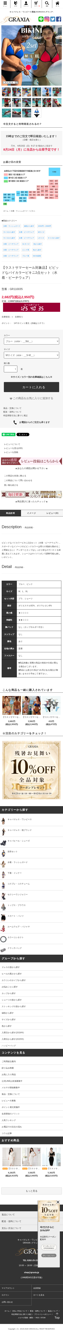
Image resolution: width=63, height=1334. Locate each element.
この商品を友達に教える (15, 476)
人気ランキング (9, 1120)
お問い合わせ (7, 1302)
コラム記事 (7, 1133)
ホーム (7, 1311)
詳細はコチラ (37, 323)
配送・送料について (12, 412)
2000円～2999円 (44, 226)
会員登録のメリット (11, 1114)
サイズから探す (9, 232)
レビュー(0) (52, 513)
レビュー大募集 (9, 1100)
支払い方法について (19, 1311)
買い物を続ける (11, 485)
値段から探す (29, 226)
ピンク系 (25, 250)
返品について (53, 1311)
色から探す (37, 244)
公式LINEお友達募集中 (12, 1081)
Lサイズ (41, 238)
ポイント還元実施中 (11, 1107)
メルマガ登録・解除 (25, 1318)
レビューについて (12, 444)
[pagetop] (31, 1208)
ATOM (43, 1318)
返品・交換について (12, 408)
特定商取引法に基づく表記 (15, 415)
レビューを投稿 (11, 452)
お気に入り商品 (9, 1074)
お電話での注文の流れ (12, 1127)
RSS (37, 1318)
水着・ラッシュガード (11, 226)
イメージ (31, 513)
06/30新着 (37, 256)
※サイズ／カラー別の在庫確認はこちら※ (31, 377)
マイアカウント (8, 1288)
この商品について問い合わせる (18, 480)
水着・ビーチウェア (26, 232)
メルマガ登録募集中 (11, 1087)
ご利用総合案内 (9, 1061)
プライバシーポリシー (42, 1314)
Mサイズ (41, 232)
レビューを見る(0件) (13, 448)
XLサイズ (26, 244)
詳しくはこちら (49, 1255)
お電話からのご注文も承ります (33, 422)
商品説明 (10, 513)
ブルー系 (25, 256)
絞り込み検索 (8, 1068)
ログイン (5, 1295)
